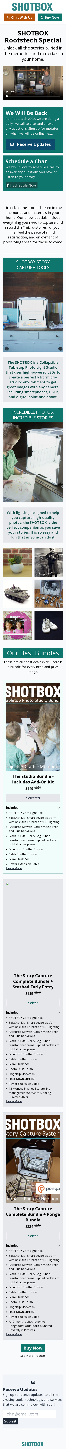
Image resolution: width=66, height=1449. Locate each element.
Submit (10, 1421)
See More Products (33, 1356)
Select (33, 1003)
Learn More (14, 868)
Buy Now (33, 1348)
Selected (33, 798)
